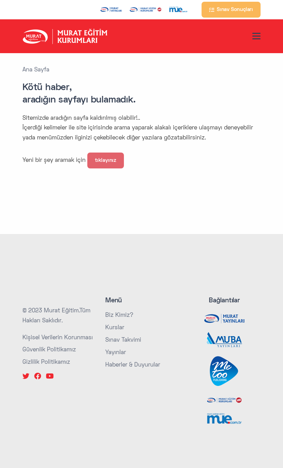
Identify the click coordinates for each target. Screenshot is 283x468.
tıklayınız (105, 160)
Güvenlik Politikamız (49, 350)
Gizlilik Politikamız (46, 362)
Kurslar (114, 328)
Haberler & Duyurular (132, 365)
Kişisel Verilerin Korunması (57, 338)
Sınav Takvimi (123, 340)
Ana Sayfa (35, 70)
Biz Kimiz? (119, 315)
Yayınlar (115, 352)
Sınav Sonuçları (233, 9)
